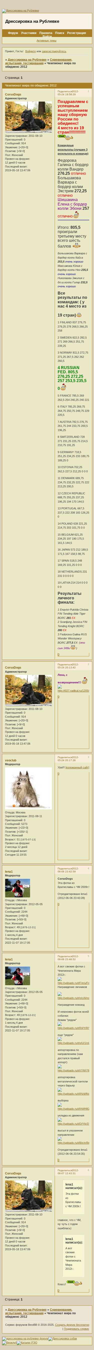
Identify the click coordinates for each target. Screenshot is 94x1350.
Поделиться (65, 91)
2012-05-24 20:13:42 (68, 666)
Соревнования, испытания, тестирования (38, 61)
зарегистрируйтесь (54, 51)
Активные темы (46, 40)
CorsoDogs (13, 94)
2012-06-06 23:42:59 (68, 870)
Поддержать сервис (76, 1328)
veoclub (10, 760)
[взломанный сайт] (77, 767)
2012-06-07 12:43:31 (68, 1172)
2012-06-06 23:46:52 (68, 958)
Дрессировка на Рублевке (27, 60)
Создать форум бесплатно (72, 1324)
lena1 (9, 871)
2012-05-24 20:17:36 (68, 759)
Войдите (30, 51)
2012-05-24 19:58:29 (68, 93)
